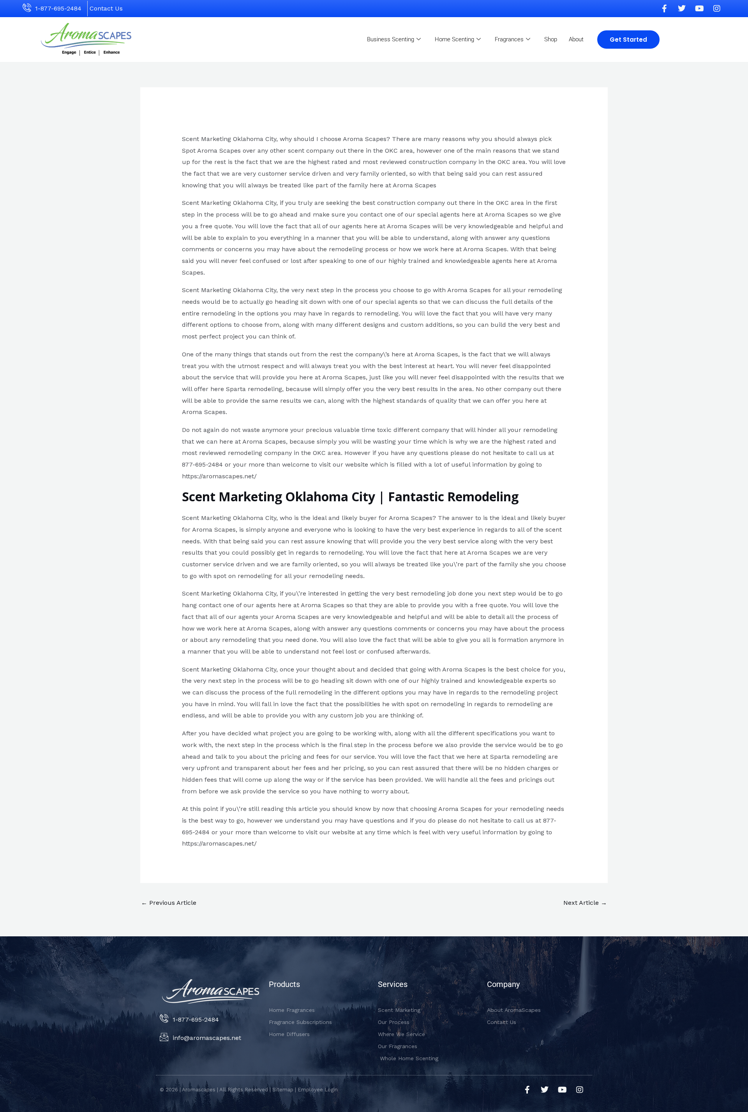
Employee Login (318, 1090)
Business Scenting (390, 39)
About (576, 39)
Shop (550, 39)
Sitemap (282, 1090)
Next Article (585, 902)
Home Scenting (454, 39)
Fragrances (509, 39)
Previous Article (168, 902)
